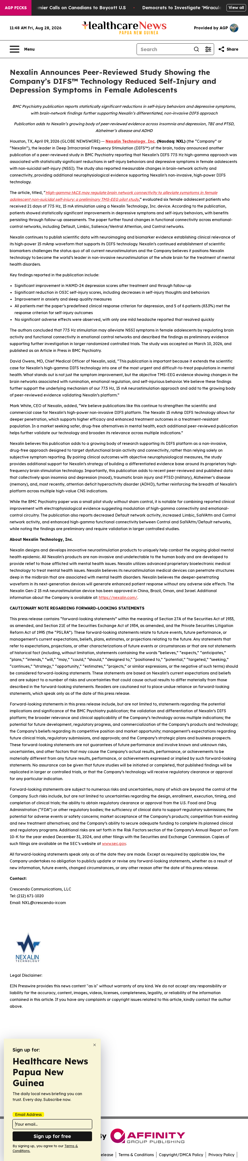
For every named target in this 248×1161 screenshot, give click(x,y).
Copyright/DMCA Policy (181, 1154)
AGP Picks (16, 7)
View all (236, 7)
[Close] (94, 1045)
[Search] (196, 49)
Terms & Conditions (136, 1154)
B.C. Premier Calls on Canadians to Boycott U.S (73, 7)
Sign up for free (52, 1136)
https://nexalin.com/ (118, 597)
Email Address (28, 1114)
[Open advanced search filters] (208, 49)
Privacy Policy (221, 1154)
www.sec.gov (114, 843)
